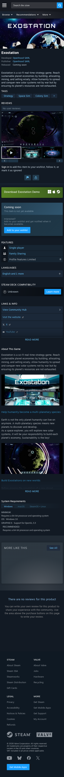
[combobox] (34, 5)
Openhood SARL (21, 57)
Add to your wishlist (17, 230)
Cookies (11, 719)
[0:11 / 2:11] (32, 128)
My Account (40, 719)
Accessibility (13, 707)
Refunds (11, 724)
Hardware (39, 676)
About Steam (13, 665)
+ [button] (54, 95)
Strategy (8, 95)
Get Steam (39, 702)
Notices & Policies (16, 713)
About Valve (40, 665)
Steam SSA (12, 671)
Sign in (5, 166)
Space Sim (24, 95)
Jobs (36, 671)
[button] (8, 15)
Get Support (40, 713)
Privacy (10, 702)
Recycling (39, 682)
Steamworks (13, 676)
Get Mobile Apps (18, 767)
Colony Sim (41, 95)
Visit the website (12, 317)
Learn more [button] (52, 291)
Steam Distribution (16, 682)
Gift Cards (12, 688)
